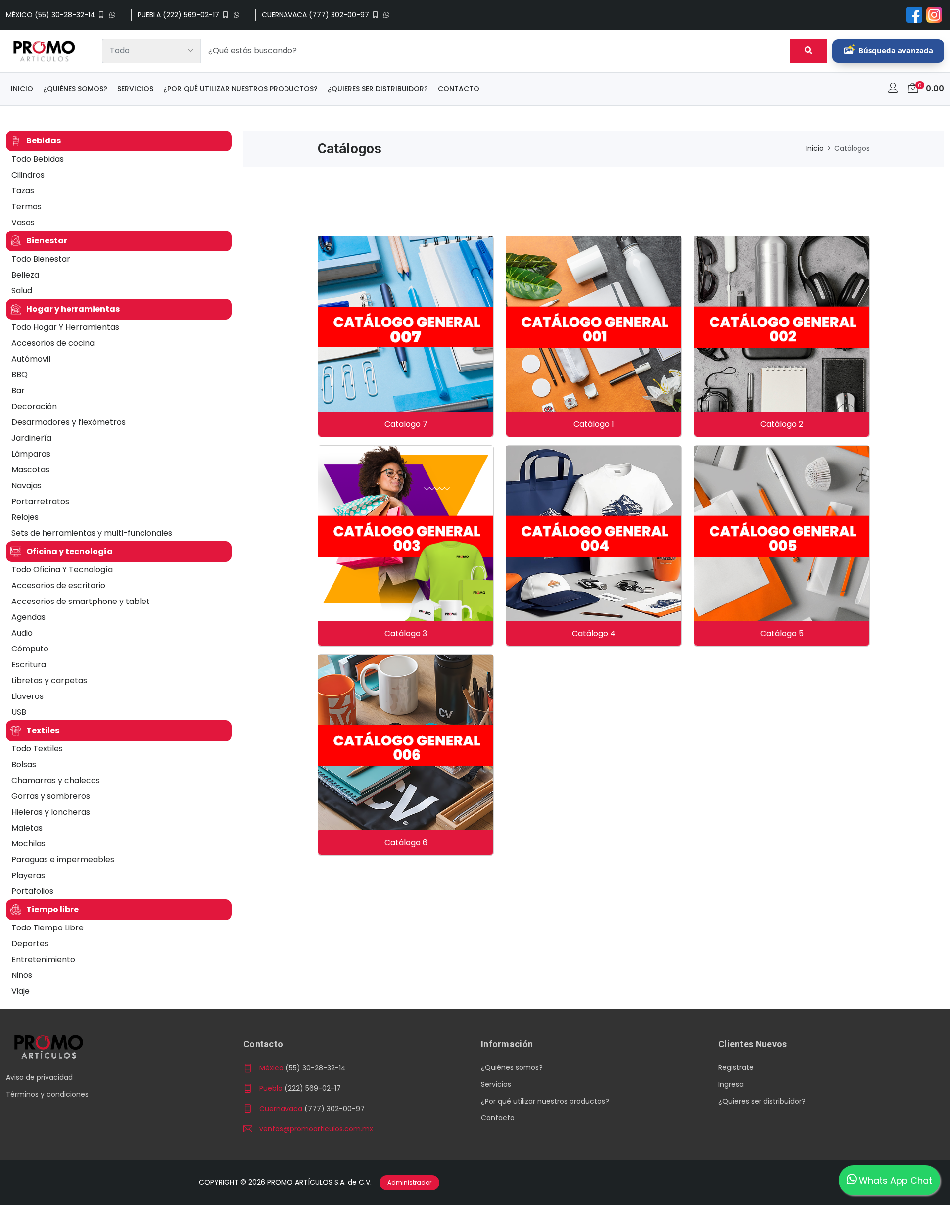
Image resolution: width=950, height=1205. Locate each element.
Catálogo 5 (782, 633)
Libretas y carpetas (49, 680)
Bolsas (23, 764)
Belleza (25, 274)
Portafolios (32, 891)
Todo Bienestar (40, 259)
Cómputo (29, 648)
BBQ (19, 374)
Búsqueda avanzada (895, 50)
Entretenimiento (43, 959)
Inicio (22, 88)
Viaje (20, 991)
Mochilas (28, 843)
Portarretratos (40, 501)
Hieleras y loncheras (50, 812)
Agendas (28, 617)
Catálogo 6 (406, 842)
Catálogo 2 (781, 424)
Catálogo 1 (593, 424)
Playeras (28, 875)
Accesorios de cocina (53, 343)
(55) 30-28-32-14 (315, 1068)
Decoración (34, 406)
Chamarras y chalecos (55, 780)
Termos (26, 206)
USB (18, 712)
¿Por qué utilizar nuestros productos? (240, 88)
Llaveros (27, 696)
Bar (18, 390)
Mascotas (30, 469)
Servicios (135, 88)
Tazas (22, 190)
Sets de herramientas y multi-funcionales (91, 533)
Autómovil (30, 359)
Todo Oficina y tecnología (62, 569)
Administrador (409, 1182)
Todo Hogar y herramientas (65, 327)
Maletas (27, 828)
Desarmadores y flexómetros (68, 422)
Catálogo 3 (405, 633)
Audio (22, 633)
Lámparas (30, 454)
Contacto (458, 88)
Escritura (28, 664)
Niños (21, 975)
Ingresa (731, 1084)
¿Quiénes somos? (75, 88)
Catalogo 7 (406, 424)
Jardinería (31, 438)
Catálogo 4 (594, 633)
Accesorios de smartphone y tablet (80, 601)
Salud (21, 290)
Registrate (736, 1067)
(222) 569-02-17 (313, 1088)
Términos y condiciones (47, 1094)
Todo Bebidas (37, 159)
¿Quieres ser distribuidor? (378, 88)
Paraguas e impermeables (62, 859)
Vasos (23, 222)
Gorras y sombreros (50, 796)
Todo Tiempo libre (47, 927)
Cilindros (28, 175)
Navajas (26, 485)
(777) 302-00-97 (334, 1108)
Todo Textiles (37, 748)
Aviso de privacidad (39, 1077)
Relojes (25, 517)
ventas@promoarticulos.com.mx (316, 1129)
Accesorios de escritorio (58, 585)
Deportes (29, 943)
